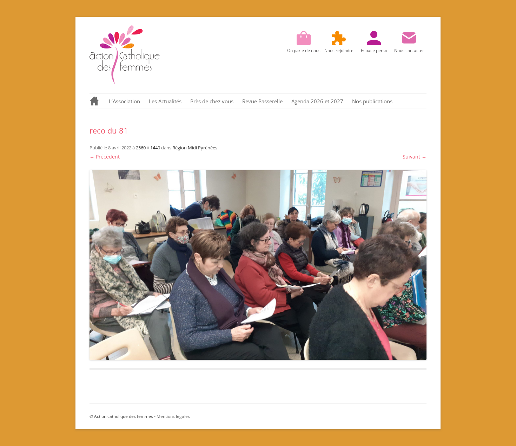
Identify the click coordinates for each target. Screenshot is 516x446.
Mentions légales (173, 416)
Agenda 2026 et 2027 (317, 101)
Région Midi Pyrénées (194, 147)
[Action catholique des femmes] (125, 82)
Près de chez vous (211, 101)
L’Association (124, 101)
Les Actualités (165, 101)
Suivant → (414, 156)
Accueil (95, 101)
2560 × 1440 (148, 147)
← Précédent (105, 156)
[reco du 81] (258, 265)
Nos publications (372, 101)
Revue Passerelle (262, 101)
